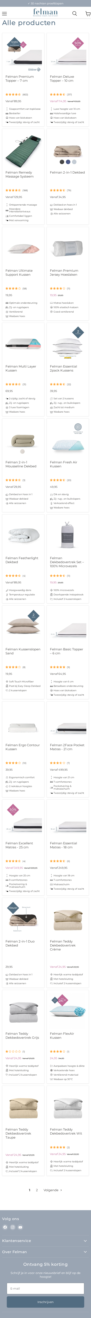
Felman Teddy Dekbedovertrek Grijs (22, 1036)
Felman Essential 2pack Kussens (63, 368)
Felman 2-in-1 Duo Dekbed (20, 943)
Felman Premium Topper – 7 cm (20, 79)
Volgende (51, 1190)
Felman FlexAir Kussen (62, 1036)
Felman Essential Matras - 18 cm (63, 845)
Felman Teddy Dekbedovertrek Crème (63, 945)
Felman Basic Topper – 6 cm (66, 651)
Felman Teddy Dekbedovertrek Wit (66, 1131)
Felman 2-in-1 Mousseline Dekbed (21, 464)
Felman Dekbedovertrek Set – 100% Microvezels (67, 562)
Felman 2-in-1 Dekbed (67, 172)
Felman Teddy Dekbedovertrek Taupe (18, 1133)
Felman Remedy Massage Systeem (20, 174)
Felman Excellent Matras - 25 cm (19, 845)
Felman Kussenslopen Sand (23, 651)
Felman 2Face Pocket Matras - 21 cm (67, 747)
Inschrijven (45, 1302)
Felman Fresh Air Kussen (63, 464)
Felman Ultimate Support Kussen (19, 273)
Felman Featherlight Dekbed (22, 560)
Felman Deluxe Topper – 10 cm (62, 79)
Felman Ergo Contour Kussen (23, 747)
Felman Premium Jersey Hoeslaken (64, 273)
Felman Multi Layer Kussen (21, 368)
